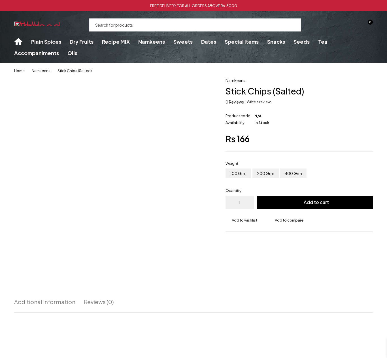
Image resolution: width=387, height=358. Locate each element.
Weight (232, 163)
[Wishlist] (352, 25)
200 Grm (265, 173)
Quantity (233, 190)
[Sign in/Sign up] (337, 25)
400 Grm (293, 173)
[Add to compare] (286, 220)
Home (19, 70)
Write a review (259, 102)
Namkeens (41, 70)
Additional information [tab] (44, 301)
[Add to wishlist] (241, 220)
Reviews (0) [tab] (99, 301)
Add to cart (316, 202)
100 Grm (238, 173)
